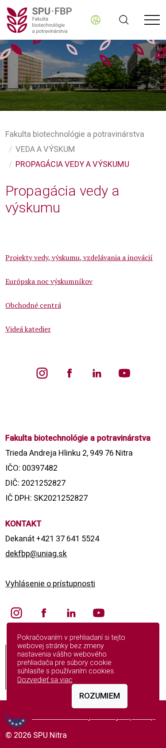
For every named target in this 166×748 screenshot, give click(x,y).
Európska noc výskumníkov (49, 281)
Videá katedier (28, 329)
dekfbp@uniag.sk (36, 553)
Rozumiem (99, 695)
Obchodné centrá (33, 305)
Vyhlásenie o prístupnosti (50, 583)
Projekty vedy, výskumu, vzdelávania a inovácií (79, 257)
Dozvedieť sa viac (45, 680)
